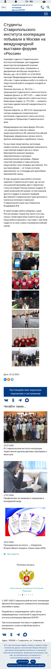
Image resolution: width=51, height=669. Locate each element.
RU (31, 1)
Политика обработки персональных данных (26, 665)
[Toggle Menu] (46, 14)
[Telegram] (12, 379)
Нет (33, 662)
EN (27, 1)
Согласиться (23, 662)
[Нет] (48, 655)
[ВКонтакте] (5, 379)
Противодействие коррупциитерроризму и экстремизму (25, 392)
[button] (18, 594)
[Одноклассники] (8, 379)
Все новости (13, 554)
